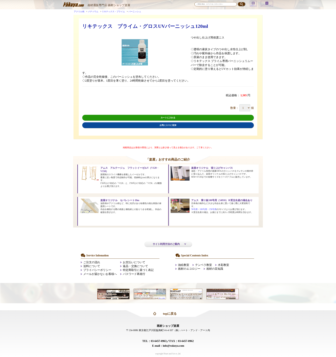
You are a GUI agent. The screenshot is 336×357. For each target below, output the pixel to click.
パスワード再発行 (134, 273)
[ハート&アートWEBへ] (186, 293)
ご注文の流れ (91, 262)
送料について (91, 266)
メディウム (93, 11)
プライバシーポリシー (97, 269)
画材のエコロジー (189, 268)
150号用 (212, 209)
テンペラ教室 (203, 264)
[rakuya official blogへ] (113, 293)
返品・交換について (135, 266)
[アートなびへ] (150, 293)
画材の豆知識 (214, 268)
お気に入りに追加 (168, 125)
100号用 (203, 209)
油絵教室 (183, 264)
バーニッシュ (134, 11)
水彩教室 (223, 264)
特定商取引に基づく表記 (138, 269)
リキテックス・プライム (113, 11)
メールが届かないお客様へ (100, 273)
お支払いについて (134, 262)
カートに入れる (168, 117)
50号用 (194, 209)
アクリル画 (79, 11)
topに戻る (170, 313)
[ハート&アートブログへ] (222, 293)
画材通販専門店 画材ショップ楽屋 (109, 5)
